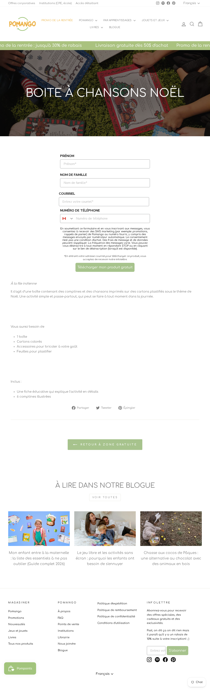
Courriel (67, 193)
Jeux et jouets (17, 630)
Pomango (86, 20)
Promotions (16, 618)
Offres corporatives (21, 3)
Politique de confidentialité (116, 616)
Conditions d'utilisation (113, 623)
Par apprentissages (117, 20)
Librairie (64, 637)
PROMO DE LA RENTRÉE (57, 20)
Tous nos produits (20, 643)
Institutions (66, 630)
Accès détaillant (87, 3)
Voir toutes (105, 497)
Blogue (63, 650)
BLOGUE (114, 27)
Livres (95, 27)
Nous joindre (67, 643)
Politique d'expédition (112, 603)
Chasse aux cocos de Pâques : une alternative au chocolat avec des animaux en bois (171, 558)
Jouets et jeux (154, 20)
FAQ (60, 618)
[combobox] (67, 218)
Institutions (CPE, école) (55, 3)
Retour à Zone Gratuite (108, 444)
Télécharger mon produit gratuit (105, 267)
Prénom (67, 156)
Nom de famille (73, 175)
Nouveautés (16, 624)
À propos (64, 611)
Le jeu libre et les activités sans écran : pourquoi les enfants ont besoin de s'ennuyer (105, 558)
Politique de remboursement (117, 610)
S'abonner (177, 650)
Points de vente (68, 624)
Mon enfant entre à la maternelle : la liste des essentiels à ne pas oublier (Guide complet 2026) (39, 558)
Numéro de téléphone (80, 210)
